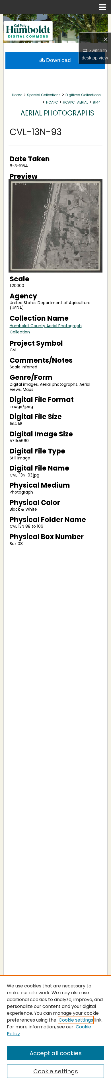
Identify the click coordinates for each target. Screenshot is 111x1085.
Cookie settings (76, 1020)
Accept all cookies (56, 1053)
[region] (55, 1030)
